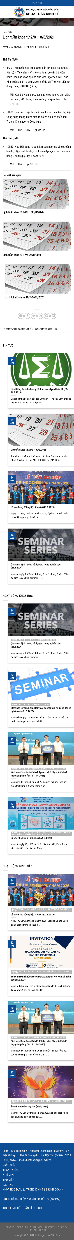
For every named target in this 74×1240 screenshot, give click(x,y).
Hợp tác (32, 1230)
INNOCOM (55, 1235)
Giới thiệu (9, 1165)
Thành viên (10, 1170)
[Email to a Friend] (40, 316)
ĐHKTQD (10, 1227)
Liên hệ (43, 1230)
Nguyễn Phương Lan (38, 47)
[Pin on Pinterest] (47, 316)
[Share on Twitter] (34, 316)
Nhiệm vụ (9, 1175)
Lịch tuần (8, 32)
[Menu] (69, 11)
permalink (52, 328)
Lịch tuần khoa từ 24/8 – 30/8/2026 (23, 212)
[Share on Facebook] (27, 316)
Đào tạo (8, 1185)
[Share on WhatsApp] (21, 316)
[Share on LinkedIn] (53, 316)
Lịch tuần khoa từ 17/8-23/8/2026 (22, 255)
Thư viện (8, 1179)
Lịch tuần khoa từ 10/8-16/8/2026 (24, 297)
